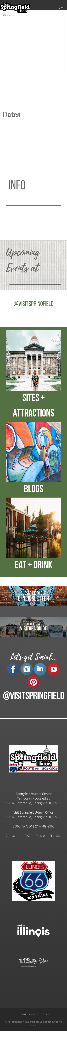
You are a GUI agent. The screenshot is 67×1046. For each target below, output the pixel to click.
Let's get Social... (33, 657)
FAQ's (28, 836)
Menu (61, 7)
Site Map (55, 836)
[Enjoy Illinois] (33, 930)
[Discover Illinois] (33, 962)
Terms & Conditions (27, 1013)
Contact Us (13, 836)
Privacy (46, 1013)
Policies (41, 836)
